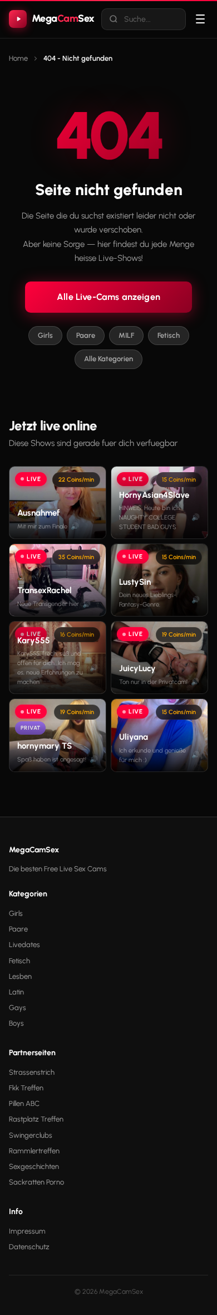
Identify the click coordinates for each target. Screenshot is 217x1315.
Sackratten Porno (36, 1182)
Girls (45, 335)
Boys (16, 1023)
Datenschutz (29, 1247)
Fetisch (168, 335)
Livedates (24, 944)
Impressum (27, 1231)
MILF (126, 335)
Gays (17, 1007)
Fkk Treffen (26, 1088)
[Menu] (201, 19)
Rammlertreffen (34, 1151)
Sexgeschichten (34, 1166)
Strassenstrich (32, 1072)
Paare (85, 335)
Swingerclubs (30, 1135)
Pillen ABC (24, 1103)
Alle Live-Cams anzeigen (108, 297)
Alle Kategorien (108, 359)
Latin (16, 992)
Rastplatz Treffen (36, 1119)
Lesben (20, 976)
